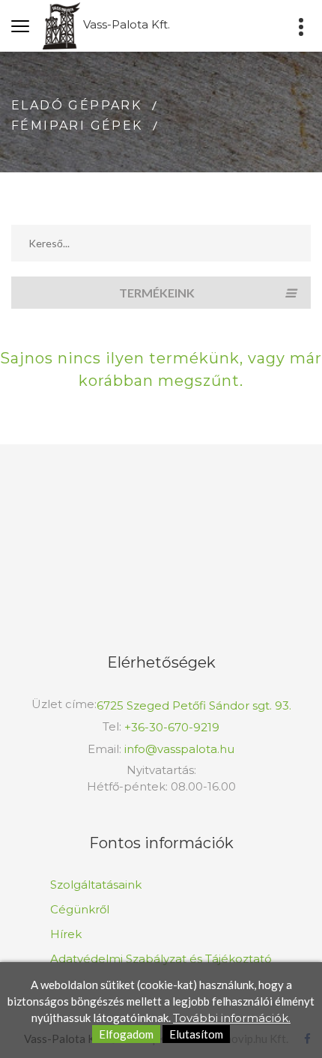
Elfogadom (126, 1034)
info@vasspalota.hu (179, 749)
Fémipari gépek (77, 125)
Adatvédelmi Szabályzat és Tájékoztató (161, 959)
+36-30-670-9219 (171, 727)
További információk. (232, 1018)
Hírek (66, 934)
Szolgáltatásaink (96, 884)
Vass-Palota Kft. (125, 24)
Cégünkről (79, 909)
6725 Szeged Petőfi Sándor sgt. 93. (194, 705)
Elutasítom (196, 1034)
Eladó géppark (76, 105)
